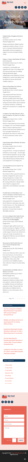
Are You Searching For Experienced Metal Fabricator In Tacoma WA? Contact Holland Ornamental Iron (13, 341)
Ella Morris (7, 90)
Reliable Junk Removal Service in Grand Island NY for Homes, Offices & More (13, 322)
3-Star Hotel (8, 367)
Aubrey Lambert (8, 40)
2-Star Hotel (8, 365)
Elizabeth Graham (9, 63)
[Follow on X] (19, 7)
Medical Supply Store (9, 41)
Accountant (8, 381)
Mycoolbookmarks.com (18, 453)
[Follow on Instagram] (22, 7)
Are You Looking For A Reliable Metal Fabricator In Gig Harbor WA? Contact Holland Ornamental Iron (13, 312)
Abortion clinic (9, 373)
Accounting (8, 383)
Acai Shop (8, 375)
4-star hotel (8, 370)
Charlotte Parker (8, 169)
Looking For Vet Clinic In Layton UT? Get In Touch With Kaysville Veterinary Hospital (13, 351)
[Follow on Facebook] (16, 7)
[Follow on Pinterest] (25, 7)
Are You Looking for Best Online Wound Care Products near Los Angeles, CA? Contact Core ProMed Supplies (13, 217)
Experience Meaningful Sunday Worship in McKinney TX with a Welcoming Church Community (13, 331)
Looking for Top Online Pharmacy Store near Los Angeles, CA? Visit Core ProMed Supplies (13, 115)
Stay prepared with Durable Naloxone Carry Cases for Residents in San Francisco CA (13, 244)
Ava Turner (7, 221)
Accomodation (9, 378)
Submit (21, 440)
